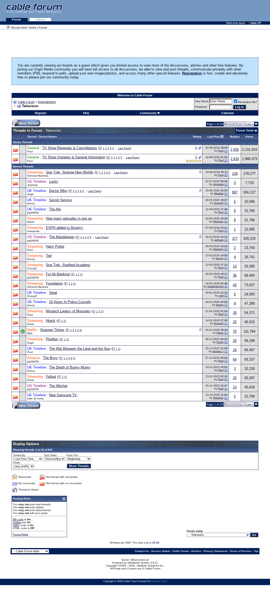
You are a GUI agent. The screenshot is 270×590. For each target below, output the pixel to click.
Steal (53, 293)
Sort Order (50, 455)
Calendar (227, 113)
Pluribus (52, 339)
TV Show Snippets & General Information (73, 157)
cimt (221, 295)
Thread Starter (47, 136)
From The (72, 455)
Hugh (30, 194)
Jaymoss (32, 184)
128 (235, 174)
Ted (48, 256)
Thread (31, 136)
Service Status (160, 551)
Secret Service (60, 200)
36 (235, 275)
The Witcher (58, 386)
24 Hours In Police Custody (70, 302)
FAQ (86, 113)
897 (235, 192)
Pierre (30, 324)
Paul (30, 151)
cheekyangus (215, 286)
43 (235, 285)
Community (148, 113)
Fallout (51, 377)
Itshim (30, 221)
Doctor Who (58, 191)
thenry (31, 203)
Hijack (50, 321)
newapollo (33, 231)
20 (235, 322)
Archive (196, 551)
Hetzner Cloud (159, 581)
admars (219, 239)
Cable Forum (26, 101)
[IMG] (16, 525)
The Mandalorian (61, 237)
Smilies (17, 522)
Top (256, 551)
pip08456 (33, 212)
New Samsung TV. (63, 395)
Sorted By (19, 455)
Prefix (16, 462)
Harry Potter (55, 246)
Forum (17, 19)
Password (201, 106)
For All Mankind (58, 274)
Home (32, 27)
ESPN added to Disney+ (64, 228)
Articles (40, 19)
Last (249, 123)
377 (235, 238)
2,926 (234, 150)
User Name (202, 101)
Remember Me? (247, 102)
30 (235, 313)
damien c (218, 351)
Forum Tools (245, 130)
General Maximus (37, 175)
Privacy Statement (215, 551)
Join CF (255, 23)
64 (235, 359)
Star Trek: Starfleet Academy (68, 265)
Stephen (218, 221)
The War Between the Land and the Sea (79, 349)
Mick (29, 333)
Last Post (214, 136)
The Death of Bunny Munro (69, 367)
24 (235, 350)
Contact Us (142, 551)
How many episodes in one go (69, 218)
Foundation (54, 283)
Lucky (53, 181)
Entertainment (47, 101)
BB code (18, 519)
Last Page (124, 148)
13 (235, 266)
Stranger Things (52, 330)
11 (240, 123)
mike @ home (35, 398)
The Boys (50, 358)
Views (249, 136)
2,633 (234, 159)
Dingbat (219, 193)
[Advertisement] (205, 10)
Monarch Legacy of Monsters (68, 311)
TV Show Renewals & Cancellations (69, 148)
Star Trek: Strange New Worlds (69, 172)
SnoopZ (219, 202)
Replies (235, 136)
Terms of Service (241, 551)
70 (235, 331)
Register (40, 113)
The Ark (55, 209)
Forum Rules (20, 534)
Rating (197, 136)
